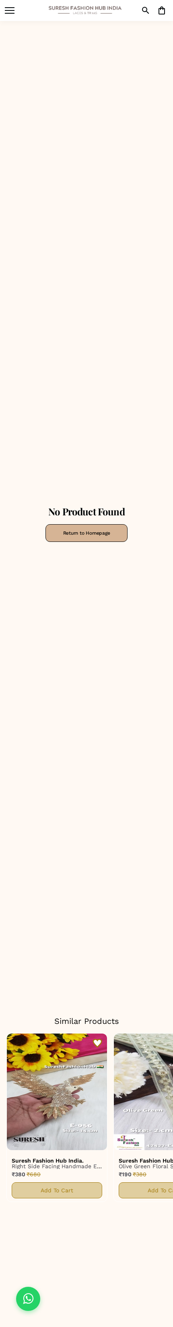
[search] (145, 10)
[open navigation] (9, 10)
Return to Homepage (86, 533)
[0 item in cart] (162, 10)
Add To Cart (57, 1190)
